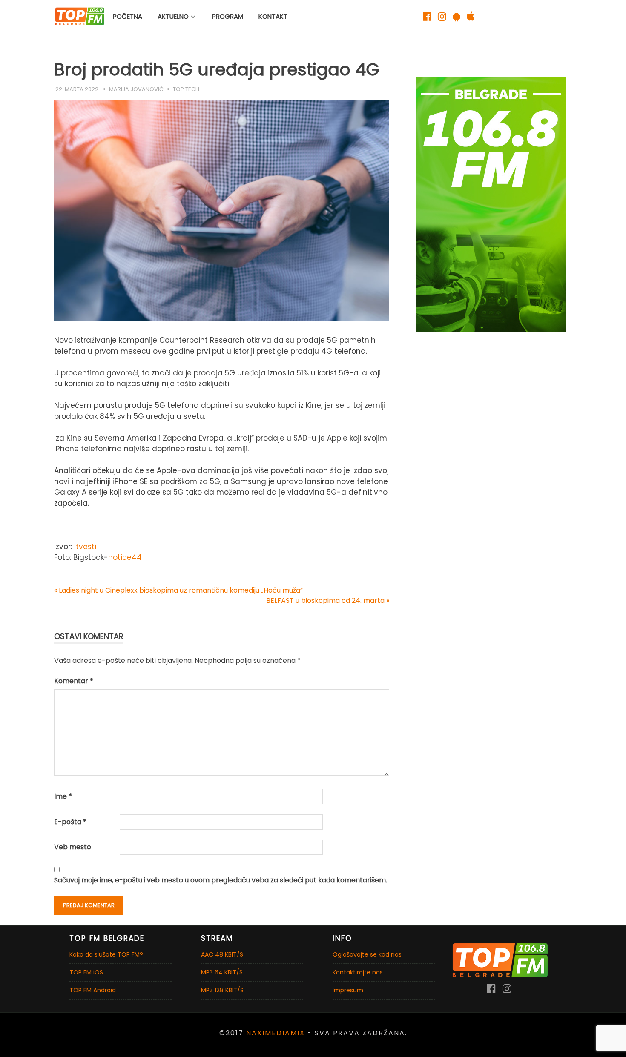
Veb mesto (72, 847)
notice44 (125, 557)
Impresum (348, 990)
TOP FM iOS (86, 972)
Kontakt (272, 16)
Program (227, 16)
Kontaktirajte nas (358, 972)
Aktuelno (173, 16)
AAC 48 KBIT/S (222, 954)
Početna (127, 16)
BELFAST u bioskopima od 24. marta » (327, 600)
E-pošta (70, 822)
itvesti (85, 546)
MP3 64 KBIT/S (222, 972)
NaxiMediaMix (275, 1033)
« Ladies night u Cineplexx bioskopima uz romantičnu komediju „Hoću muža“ (178, 590)
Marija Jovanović (136, 89)
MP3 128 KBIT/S (222, 990)
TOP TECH (186, 89)
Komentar (73, 681)
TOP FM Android (92, 990)
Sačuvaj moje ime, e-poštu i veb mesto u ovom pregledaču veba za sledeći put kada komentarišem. (220, 880)
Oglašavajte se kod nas (367, 954)
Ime (63, 796)
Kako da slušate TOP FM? (106, 954)
